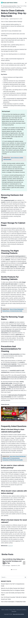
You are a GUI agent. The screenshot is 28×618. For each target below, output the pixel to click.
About (2, 609)
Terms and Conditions (21, 609)
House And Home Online (18, 614)
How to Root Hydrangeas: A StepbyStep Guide (13, 601)
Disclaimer (14, 611)
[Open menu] (26, 3)
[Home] (1, 6)
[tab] (11, 569)
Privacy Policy (12, 609)
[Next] (24, 563)
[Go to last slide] (4, 563)
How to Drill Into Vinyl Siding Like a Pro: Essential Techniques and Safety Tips (14, 561)
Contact (6, 609)
